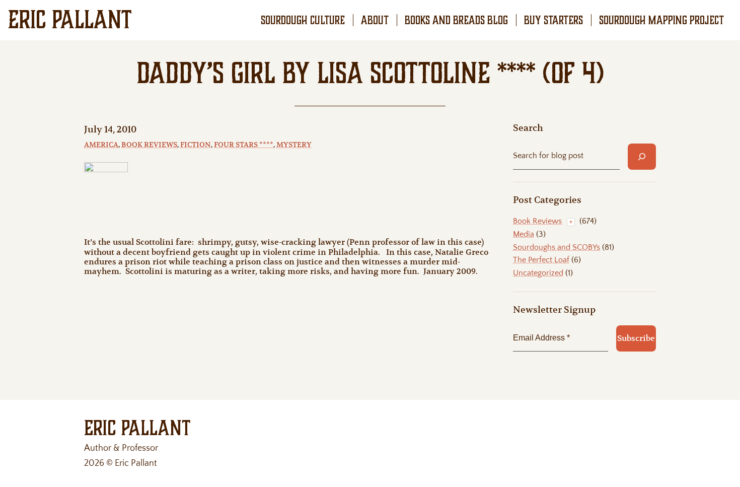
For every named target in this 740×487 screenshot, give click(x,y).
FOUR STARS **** (243, 144)
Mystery (294, 144)
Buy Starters (553, 20)
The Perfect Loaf (541, 259)
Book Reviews (149, 144)
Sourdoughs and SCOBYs (556, 247)
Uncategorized (538, 272)
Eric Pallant (70, 20)
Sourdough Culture (303, 20)
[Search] (642, 157)
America (101, 144)
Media (523, 234)
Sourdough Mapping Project (661, 20)
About (375, 20)
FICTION (195, 144)
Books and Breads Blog (456, 20)
